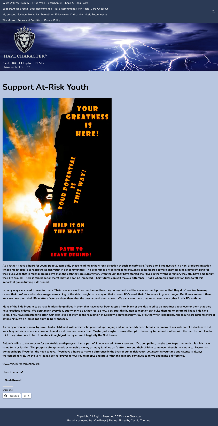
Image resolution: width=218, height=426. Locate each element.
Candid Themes (140, 420)
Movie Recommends (65, 8)
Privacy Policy (52, 20)
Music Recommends (95, 14)
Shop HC (69, 3)
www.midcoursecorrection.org (21, 364)
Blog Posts (82, 3)
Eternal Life (47, 14)
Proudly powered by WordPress (87, 420)
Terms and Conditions (30, 20)
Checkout (102, 8)
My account (9, 14)
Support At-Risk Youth (15, 8)
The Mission (9, 20)
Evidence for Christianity (69, 14)
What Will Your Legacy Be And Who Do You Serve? (32, 3)
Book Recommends (41, 8)
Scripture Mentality (28, 14)
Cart (93, 8)
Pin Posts (83, 8)
